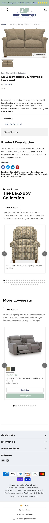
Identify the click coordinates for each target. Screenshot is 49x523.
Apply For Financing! (12, 124)
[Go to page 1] (4, 280)
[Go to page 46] (22, 284)
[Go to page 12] (27, 280)
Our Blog (41, 493)
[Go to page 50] (31, 284)
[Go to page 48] (26, 284)
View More (10, 207)
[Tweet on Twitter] (8, 167)
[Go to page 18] (40, 280)
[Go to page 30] (23, 282)
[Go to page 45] (20, 284)
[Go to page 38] (40, 282)
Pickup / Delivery (11, 132)
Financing (8, 118)
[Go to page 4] (10, 280)
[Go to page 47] (24, 284)
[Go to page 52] (35, 284)
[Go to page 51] (33, 284)
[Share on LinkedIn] (13, 167)
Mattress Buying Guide (32, 490)
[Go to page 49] (28, 284)
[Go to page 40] (44, 282)
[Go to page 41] (11, 284)
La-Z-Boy (8, 84)
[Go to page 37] (38, 282)
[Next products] (44, 253)
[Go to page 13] (29, 280)
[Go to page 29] (21, 282)
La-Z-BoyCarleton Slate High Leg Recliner (24, 266)
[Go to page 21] (4, 282)
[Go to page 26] (14, 282)
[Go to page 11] (25, 280)
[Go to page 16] (36, 280)
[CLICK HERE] (7, 111)
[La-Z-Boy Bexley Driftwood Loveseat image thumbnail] (7, 64)
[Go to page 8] (19, 280)
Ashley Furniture (12, 383)
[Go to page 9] (21, 280)
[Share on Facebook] (3, 167)
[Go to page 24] (10, 282)
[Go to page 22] (6, 282)
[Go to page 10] (23, 280)
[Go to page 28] (19, 282)
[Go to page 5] (12, 280)
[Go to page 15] (34, 280)
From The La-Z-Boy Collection (13, 73)
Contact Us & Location (16, 488)
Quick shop (25, 390)
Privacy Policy (10, 490)
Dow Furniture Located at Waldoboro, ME (20, 493)
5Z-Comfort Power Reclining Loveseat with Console (24, 379)
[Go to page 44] (18, 284)
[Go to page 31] (25, 282)
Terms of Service (33, 488)
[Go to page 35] (34, 282)
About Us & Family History (27, 485)
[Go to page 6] (14, 280)
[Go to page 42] (13, 284)
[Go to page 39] (42, 282)
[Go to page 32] (27, 282)
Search (12, 485)
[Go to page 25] (12, 282)
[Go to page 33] (29, 282)
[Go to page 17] (38, 280)
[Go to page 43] (16, 284)
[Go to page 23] (8, 282)
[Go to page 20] (44, 280)
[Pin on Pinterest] (17, 167)
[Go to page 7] (17, 280)
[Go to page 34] (32, 282)
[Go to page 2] (6, 280)
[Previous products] (4, 253)
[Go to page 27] (17, 282)
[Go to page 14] (32, 280)
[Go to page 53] (37, 284)
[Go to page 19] (42, 280)
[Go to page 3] (8, 280)
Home (3, 24)
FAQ (19, 490)
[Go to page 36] (36, 282)
